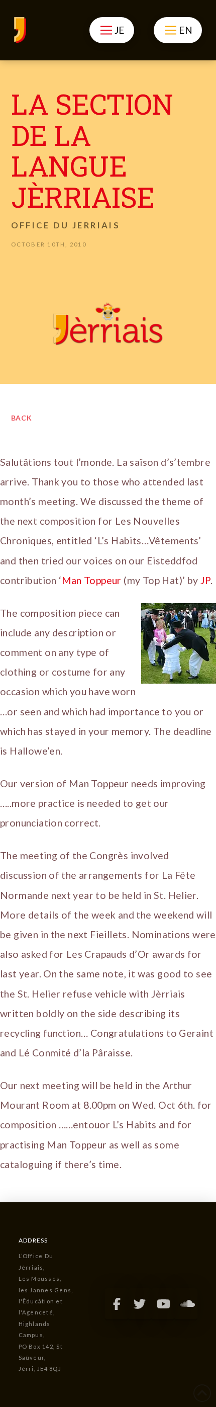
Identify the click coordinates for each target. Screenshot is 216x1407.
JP (205, 580)
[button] (111, 30)
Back (22, 417)
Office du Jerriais (65, 225)
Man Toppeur (92, 580)
